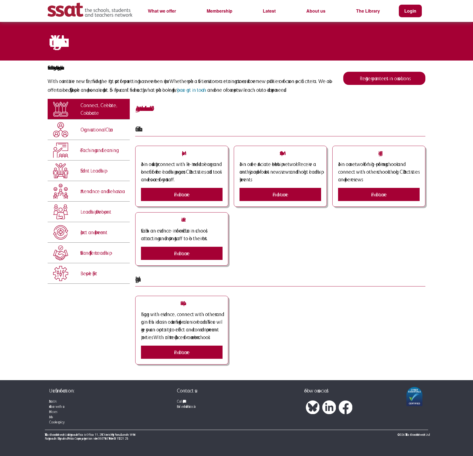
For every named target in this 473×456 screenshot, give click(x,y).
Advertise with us (56, 407)
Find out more (280, 194)
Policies (52, 412)
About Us (52, 401)
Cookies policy (56, 422)
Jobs (50, 417)
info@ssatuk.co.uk (187, 407)
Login (410, 11)
